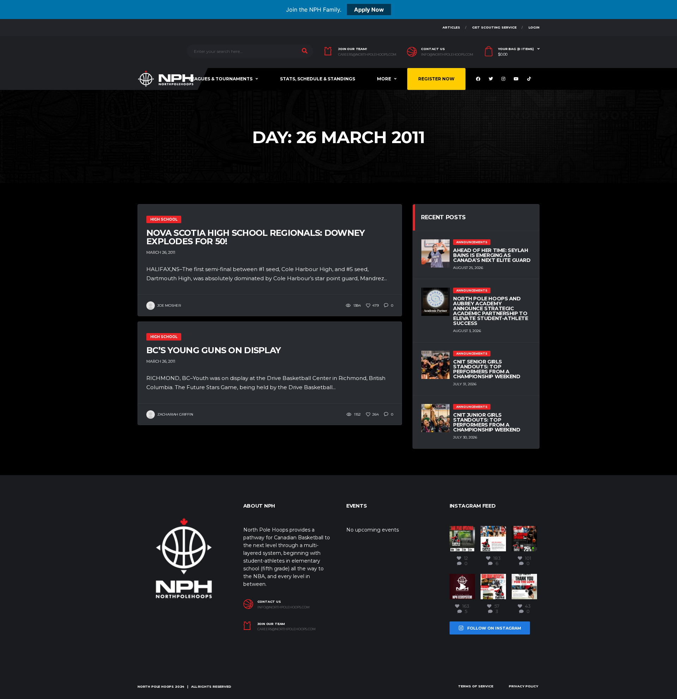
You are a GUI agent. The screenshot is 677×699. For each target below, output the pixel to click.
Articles (451, 27)
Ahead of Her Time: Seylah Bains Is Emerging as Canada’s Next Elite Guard (492, 255)
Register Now (436, 78)
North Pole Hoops (156, 686)
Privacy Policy (523, 686)
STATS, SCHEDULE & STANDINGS (317, 78)
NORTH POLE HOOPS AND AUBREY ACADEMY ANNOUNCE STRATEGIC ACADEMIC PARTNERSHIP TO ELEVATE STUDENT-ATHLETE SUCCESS (490, 310)
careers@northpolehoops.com (367, 54)
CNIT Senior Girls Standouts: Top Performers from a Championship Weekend (486, 369)
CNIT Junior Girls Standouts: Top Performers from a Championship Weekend (486, 422)
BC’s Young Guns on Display (213, 350)
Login (534, 27)
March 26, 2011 (160, 252)
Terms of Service (475, 686)
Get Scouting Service (494, 27)
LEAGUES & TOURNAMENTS (220, 78)
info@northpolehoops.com (447, 54)
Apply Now (369, 9)
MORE (384, 78)
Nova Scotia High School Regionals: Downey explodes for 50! (255, 237)
